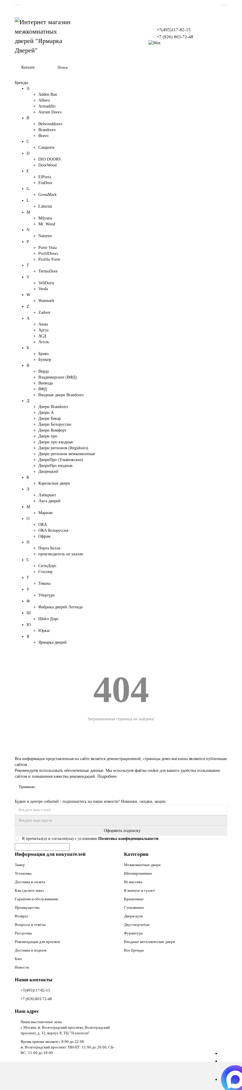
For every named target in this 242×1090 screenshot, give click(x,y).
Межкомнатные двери (142, 865)
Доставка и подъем (30, 950)
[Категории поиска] (49, 67)
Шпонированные (138, 873)
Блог (18, 959)
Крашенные (134, 899)
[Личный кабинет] (224, 5)
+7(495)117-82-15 (174, 29)
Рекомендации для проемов (37, 941)
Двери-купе (133, 916)
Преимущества (27, 907)
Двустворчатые (137, 924)
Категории (136, 854)
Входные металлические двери (149, 941)
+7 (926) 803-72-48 (175, 36)
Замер (20, 865)
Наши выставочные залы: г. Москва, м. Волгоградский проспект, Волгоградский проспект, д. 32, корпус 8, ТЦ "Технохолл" (65, 1027)
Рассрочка (23, 933)
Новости (22, 967)
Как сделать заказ (29, 890)
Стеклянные (134, 907)
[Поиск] (221, 67)
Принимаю (27, 787)
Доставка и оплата (30, 882)
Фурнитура (133, 933)
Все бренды (134, 950)
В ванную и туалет (139, 890)
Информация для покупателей (50, 854)
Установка (23, 873)
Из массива (133, 882)
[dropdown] (18, 5)
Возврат (21, 916)
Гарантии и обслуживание (36, 899)
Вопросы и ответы (30, 924)
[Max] (154, 43)
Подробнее (107, 776)
